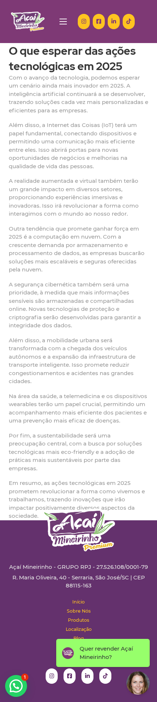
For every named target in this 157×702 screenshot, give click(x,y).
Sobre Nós (79, 611)
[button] (16, 686)
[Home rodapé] (78, 524)
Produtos (78, 620)
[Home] (28, 21)
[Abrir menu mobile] (63, 21)
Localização (79, 629)
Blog (78, 638)
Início (78, 602)
